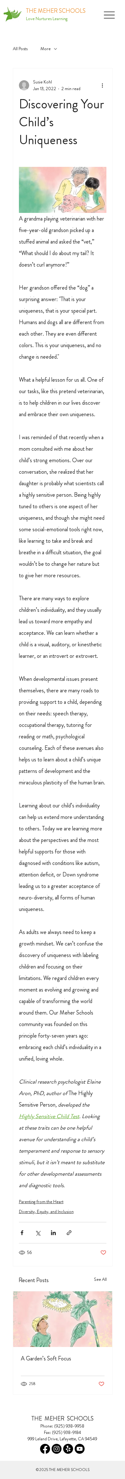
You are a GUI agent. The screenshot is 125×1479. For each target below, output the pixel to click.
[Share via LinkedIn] (53, 1233)
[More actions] (102, 85)
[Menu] (109, 14)
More (45, 49)
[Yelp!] (68, 1449)
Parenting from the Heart (41, 1201)
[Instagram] (57, 1449)
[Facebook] (45, 1449)
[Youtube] (80, 1449)
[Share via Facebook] (22, 1233)
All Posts (20, 49)
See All (100, 1279)
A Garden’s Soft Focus (46, 1358)
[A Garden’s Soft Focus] (62, 1319)
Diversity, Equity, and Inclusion (46, 1211)
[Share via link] (69, 1233)
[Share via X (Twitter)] (38, 1233)
